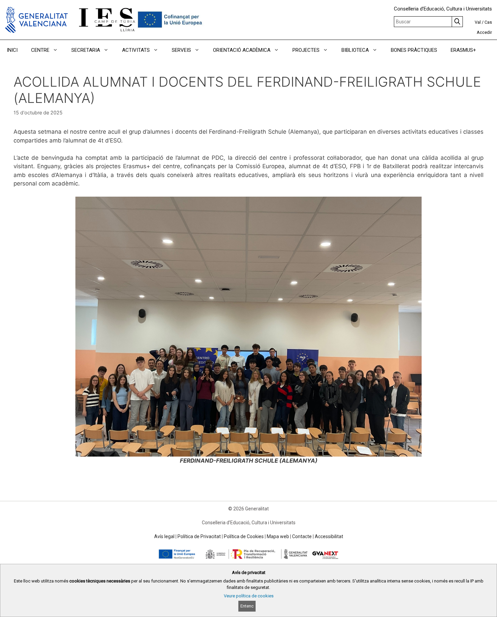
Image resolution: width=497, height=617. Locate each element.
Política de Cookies (244, 536)
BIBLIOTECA (355, 50)
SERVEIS (181, 50)
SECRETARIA (85, 50)
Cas (488, 22)
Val (478, 22)
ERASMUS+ (463, 50)
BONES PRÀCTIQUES (414, 50)
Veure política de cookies (249, 595)
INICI (12, 50)
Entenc (247, 606)
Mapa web (278, 536)
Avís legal (164, 536)
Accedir (484, 32)
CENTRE (40, 50)
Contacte (302, 536)
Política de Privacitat (199, 536)
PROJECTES (306, 50)
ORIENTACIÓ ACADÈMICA (241, 50)
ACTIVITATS (136, 50)
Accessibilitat (329, 536)
